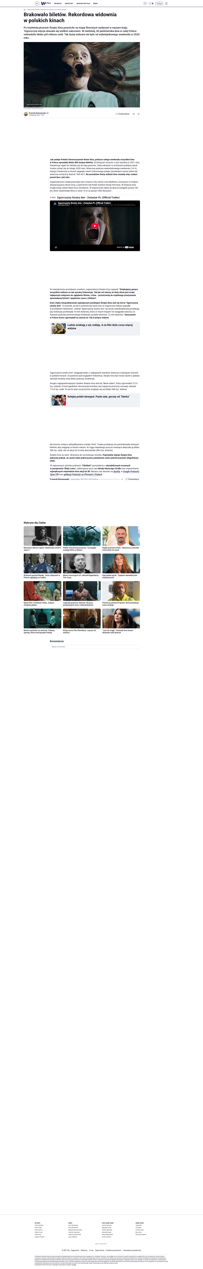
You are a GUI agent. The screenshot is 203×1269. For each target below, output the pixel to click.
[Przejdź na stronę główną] (37, 5)
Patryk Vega (38, 1227)
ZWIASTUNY (69, 3)
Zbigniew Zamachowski (75, 1230)
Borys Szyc (139, 1232)
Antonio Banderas (107, 1230)
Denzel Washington (107, 1234)
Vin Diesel (138, 1227)
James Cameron (106, 1225)
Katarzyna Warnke (141, 1234)
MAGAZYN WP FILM (83, 3)
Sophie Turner (39, 1232)
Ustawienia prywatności (131, 1250)
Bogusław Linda (106, 1227)
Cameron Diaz (140, 1230)
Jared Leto (139, 1225)
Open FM (54, 474)
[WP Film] (47, 3)
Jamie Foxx (38, 1234)
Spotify (116, 471)
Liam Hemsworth (73, 1225)
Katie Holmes (38, 1230)
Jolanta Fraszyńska (74, 1232)
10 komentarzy (123, 114)
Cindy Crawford (106, 1237)
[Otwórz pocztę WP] (145, 3)
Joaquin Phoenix (39, 1237)
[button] (151, 3)
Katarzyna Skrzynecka (74, 1234)
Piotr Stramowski (73, 1227)
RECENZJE (57, 3)
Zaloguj (159, 3)
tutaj (74, 1265)
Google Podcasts (131, 471)
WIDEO (95, 3)
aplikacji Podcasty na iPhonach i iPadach (83, 474)
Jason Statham (72, 1237)
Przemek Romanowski (37, 113)
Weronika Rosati (106, 1232)
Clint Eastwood (39, 1225)
